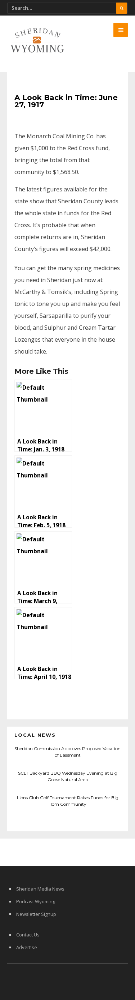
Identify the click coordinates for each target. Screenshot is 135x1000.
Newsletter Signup (36, 914)
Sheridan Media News (40, 889)
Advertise (26, 947)
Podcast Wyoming (35, 901)
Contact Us (28, 934)
